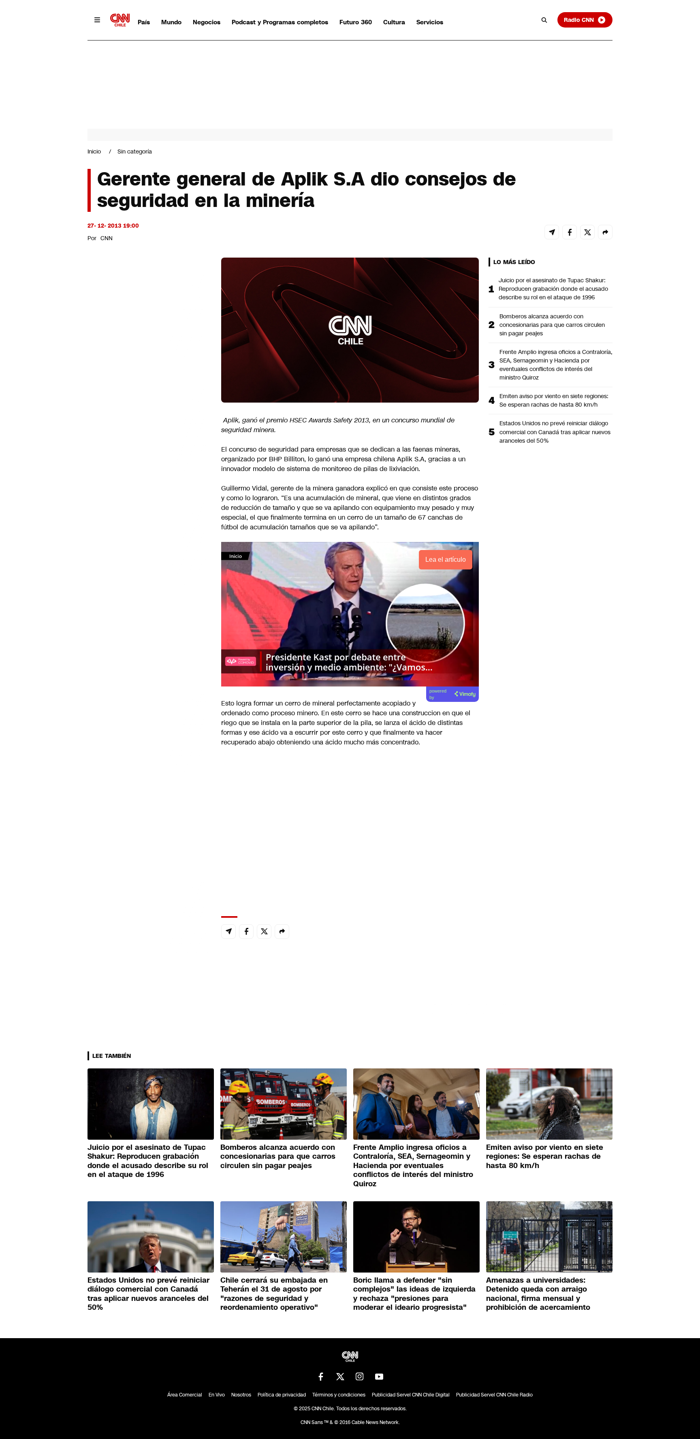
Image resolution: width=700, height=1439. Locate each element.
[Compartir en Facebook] (569, 232)
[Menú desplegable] (97, 20)
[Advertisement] (148, 721)
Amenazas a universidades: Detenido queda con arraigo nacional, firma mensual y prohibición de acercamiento (538, 1294)
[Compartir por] (605, 232)
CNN (106, 238)
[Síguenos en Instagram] (359, 1376)
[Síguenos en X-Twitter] (340, 1376)
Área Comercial (184, 1395)
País (144, 22)
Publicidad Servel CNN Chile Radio (494, 1395)
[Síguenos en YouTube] (379, 1376)
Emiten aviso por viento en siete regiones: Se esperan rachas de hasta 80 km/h (553, 400)
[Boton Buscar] (544, 20)
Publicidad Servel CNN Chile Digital (411, 1395)
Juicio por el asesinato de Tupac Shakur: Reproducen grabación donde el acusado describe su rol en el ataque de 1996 (553, 288)
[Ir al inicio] (120, 20)
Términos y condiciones (338, 1395)
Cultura (394, 22)
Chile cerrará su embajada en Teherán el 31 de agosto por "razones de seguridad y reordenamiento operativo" (274, 1294)
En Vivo (217, 1395)
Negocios (206, 22)
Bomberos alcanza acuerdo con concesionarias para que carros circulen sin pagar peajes (552, 324)
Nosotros (241, 1395)
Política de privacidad (282, 1395)
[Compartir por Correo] (551, 232)
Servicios (429, 22)
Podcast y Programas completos (280, 22)
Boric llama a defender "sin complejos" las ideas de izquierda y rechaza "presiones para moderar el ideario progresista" (414, 1294)
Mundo (171, 22)
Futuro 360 (355, 22)
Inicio (94, 151)
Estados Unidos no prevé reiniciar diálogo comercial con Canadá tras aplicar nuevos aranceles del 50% (554, 431)
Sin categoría (134, 151)
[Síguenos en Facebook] (320, 1376)
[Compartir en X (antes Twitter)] (587, 232)
